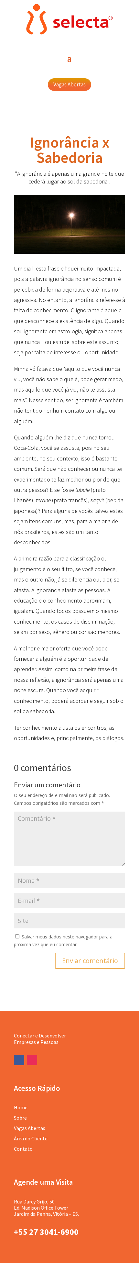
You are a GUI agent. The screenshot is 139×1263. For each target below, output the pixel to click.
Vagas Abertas (69, 84)
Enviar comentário (90, 960)
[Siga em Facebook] (19, 1060)
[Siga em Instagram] (32, 1060)
